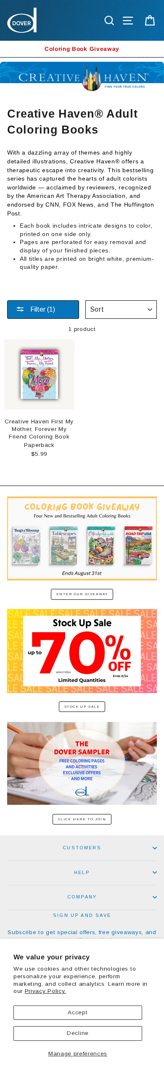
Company (82, 896)
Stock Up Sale (82, 707)
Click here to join (82, 819)
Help (82, 872)
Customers (82, 847)
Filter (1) (42, 309)
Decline (78, 1033)
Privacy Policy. (45, 991)
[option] (82, 49)
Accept (77, 1012)
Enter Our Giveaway (82, 594)
